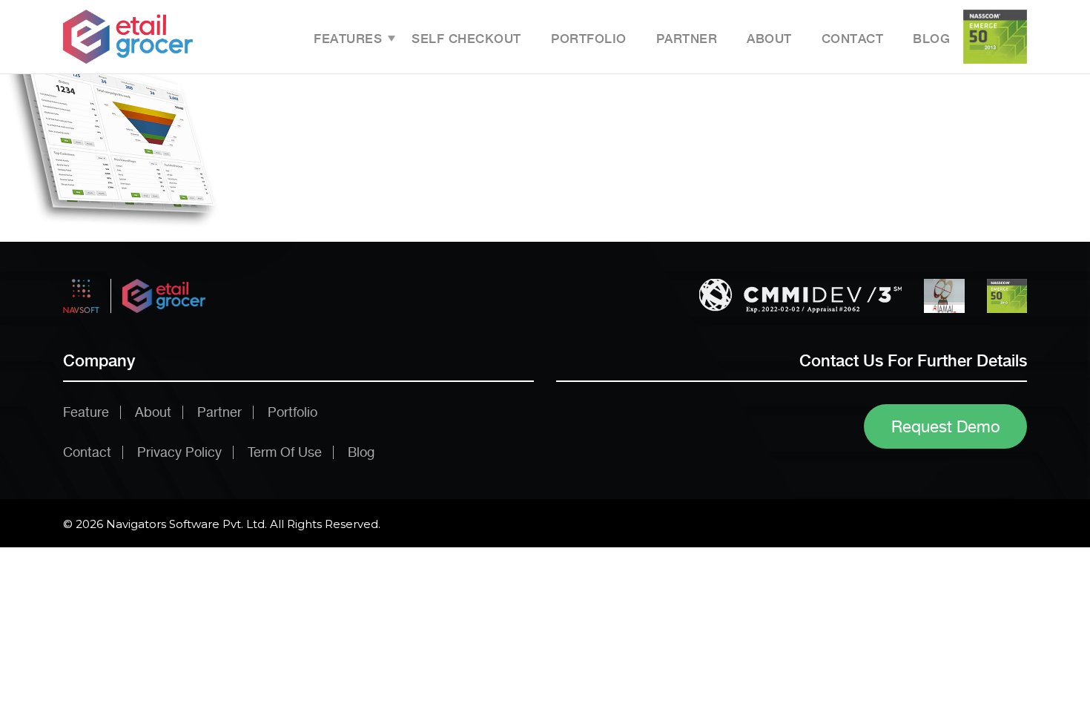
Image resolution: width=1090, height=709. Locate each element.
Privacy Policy (179, 452)
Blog (931, 38)
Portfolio (589, 38)
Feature (86, 412)
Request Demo (945, 426)
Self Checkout (466, 38)
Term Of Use (285, 452)
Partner (687, 38)
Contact (853, 38)
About (769, 38)
